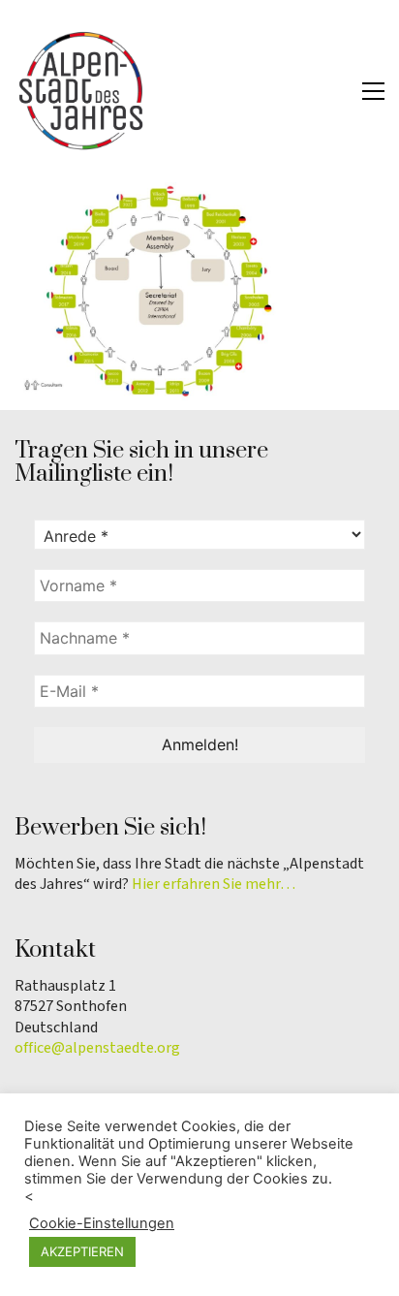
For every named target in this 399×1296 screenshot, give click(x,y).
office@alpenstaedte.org (97, 1048)
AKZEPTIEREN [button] (82, 1251)
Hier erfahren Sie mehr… (213, 884)
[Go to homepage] (82, 91)
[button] (373, 91)
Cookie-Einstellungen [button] (101, 1223)
